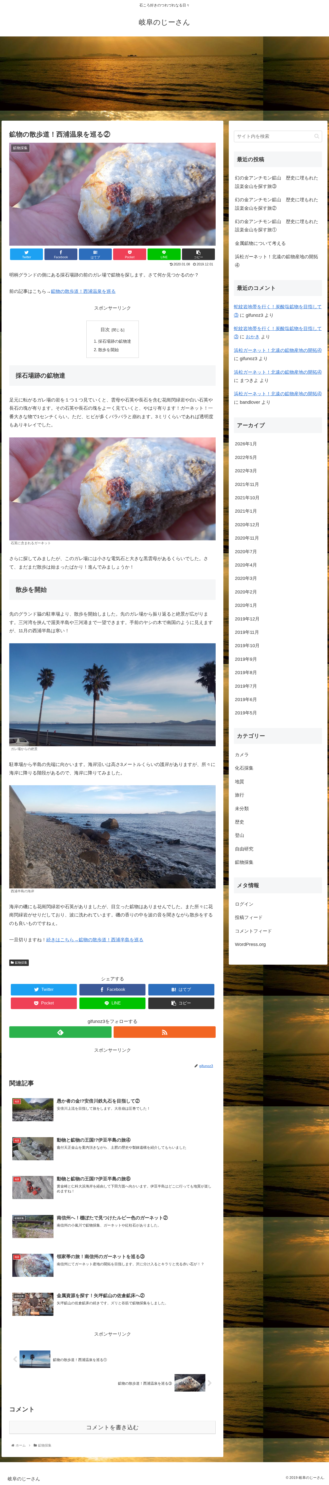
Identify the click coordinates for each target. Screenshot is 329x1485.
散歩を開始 (108, 349)
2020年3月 (246, 578)
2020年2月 (246, 592)
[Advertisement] (164, 78)
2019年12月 (247, 618)
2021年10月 (247, 497)
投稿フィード (249, 917)
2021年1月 (246, 511)
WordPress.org (250, 944)
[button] (316, 136)
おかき (253, 336)
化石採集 (244, 768)
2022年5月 (246, 457)
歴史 (239, 822)
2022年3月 (246, 470)
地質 (239, 781)
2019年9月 (246, 659)
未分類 (242, 808)
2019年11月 (247, 632)
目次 (105, 329)
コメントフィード (253, 931)
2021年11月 (247, 484)
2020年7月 (246, 551)
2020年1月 (246, 605)
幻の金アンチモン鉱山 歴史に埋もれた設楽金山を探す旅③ (276, 182)
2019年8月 (246, 672)
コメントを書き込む (112, 1427)
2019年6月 (246, 699)
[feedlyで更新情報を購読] (60, 1032)
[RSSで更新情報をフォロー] (165, 1032)
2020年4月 (246, 565)
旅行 (239, 795)
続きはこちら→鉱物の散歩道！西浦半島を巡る (94, 939)
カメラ (242, 754)
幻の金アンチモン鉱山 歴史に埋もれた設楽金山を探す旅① (276, 225)
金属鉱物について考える (260, 243)
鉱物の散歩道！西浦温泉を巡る (83, 291)
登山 (239, 835)
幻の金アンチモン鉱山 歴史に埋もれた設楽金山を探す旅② (276, 203)
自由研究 (244, 848)
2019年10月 (247, 645)
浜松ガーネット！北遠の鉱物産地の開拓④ (276, 260)
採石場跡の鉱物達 (114, 341)
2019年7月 (246, 686)
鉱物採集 (21, 962)
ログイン (244, 904)
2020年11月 (247, 538)
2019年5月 (246, 712)
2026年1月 (246, 443)
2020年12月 (247, 524)
